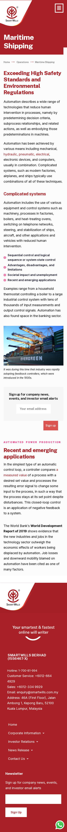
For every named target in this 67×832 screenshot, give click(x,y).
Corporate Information (24, 733)
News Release (18, 750)
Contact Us (16, 759)
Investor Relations (21, 741)
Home (7, 62)
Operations (23, 62)
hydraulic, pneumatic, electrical (26, 154)
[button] (59, 8)
